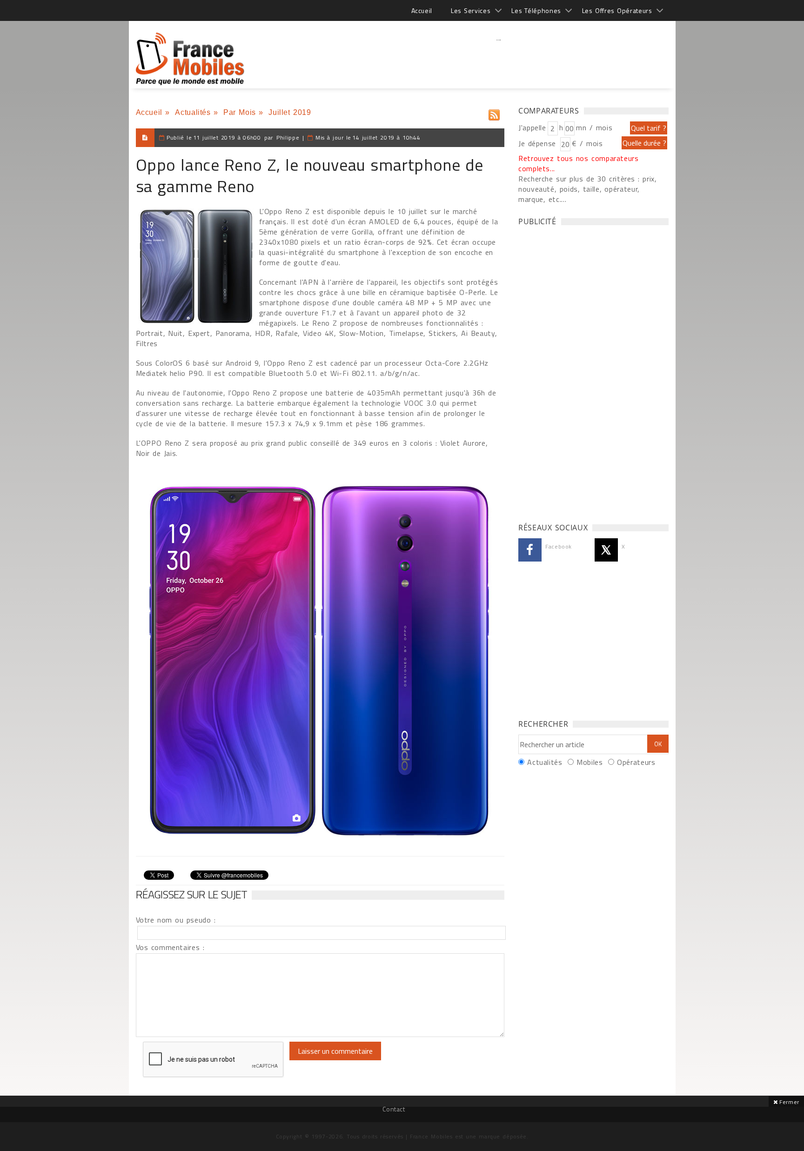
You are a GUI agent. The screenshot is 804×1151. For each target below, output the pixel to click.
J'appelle (532, 127)
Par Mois (239, 112)
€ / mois (587, 143)
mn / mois (594, 127)
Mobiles (589, 762)
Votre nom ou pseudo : (176, 920)
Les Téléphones (536, 10)
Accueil (421, 10)
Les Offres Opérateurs (617, 10)
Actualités (192, 112)
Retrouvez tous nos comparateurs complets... (578, 163)
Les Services (470, 10)
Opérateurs (636, 762)
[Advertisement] (499, 58)
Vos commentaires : (170, 947)
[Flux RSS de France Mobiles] (494, 112)
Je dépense (538, 143)
